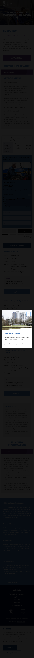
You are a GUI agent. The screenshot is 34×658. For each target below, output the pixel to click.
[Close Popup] (28, 314)
